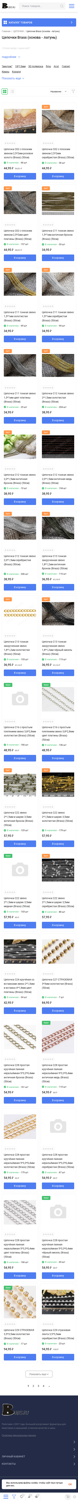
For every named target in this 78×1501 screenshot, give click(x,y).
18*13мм (20, 66)
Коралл (16, 71)
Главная (6, 31)
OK (70, 1484)
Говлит (66, 66)
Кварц (5, 71)
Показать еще (11, 78)
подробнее (9, 57)
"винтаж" (7, 66)
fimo (48, 66)
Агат (56, 66)
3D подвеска (35, 66)
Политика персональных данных (19, 1435)
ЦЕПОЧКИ (18, 31)
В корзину (20, 176)
